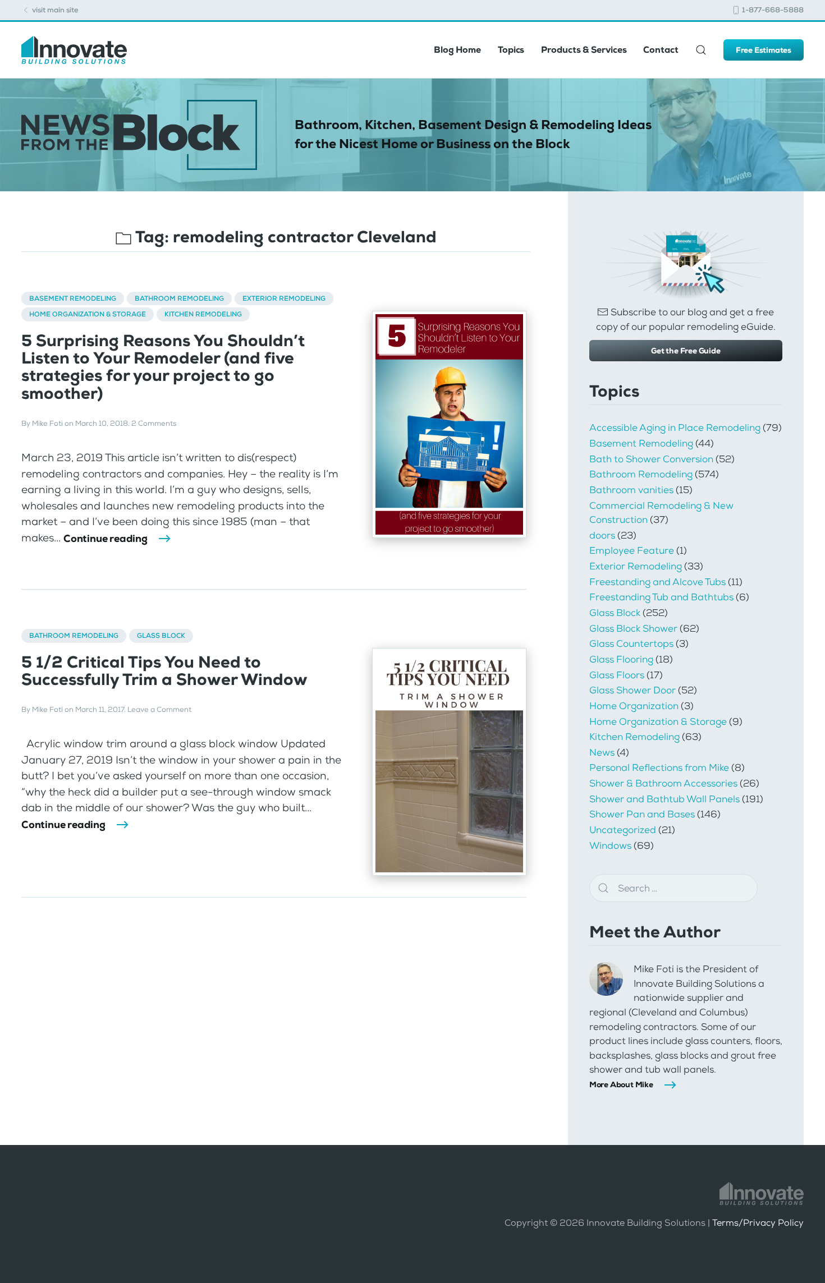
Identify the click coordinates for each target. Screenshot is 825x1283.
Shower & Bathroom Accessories (663, 783)
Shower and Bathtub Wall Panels (664, 799)
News (602, 752)
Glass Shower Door (632, 690)
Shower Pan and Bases (642, 814)
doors (602, 535)
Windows (610, 845)
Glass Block (161, 635)
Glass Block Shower (633, 628)
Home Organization (634, 706)
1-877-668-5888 (772, 10)
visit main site (54, 10)
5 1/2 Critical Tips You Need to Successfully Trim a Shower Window (164, 671)
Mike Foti (47, 423)
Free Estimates (763, 50)
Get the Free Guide (685, 351)
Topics (511, 50)
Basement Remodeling (72, 298)
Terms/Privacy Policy (758, 1223)
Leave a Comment (159, 709)
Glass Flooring (621, 659)
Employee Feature (631, 550)
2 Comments (153, 423)
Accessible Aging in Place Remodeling (674, 427)
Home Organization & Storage (87, 314)
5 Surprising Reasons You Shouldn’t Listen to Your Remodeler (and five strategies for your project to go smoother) (163, 367)
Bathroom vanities (631, 490)
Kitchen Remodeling (203, 314)
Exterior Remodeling (284, 298)
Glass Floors (616, 675)
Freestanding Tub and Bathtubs (661, 597)
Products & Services (583, 50)
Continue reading (105, 538)
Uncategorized (622, 830)
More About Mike (621, 1084)
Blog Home (457, 50)
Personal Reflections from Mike (659, 767)
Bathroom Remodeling (179, 298)
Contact (660, 50)
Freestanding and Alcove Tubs (657, 582)
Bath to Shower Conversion (651, 459)
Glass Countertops (631, 643)
